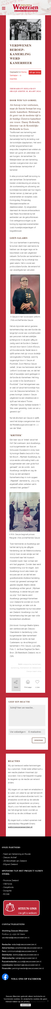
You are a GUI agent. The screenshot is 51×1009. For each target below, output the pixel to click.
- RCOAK (6, 894)
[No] (47, 1001)
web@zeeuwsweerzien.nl (26, 958)
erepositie (27, 664)
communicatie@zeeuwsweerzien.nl (22, 951)
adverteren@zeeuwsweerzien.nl (28, 948)
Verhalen (14, 75)
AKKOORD (25, 1005)
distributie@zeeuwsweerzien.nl (26, 955)
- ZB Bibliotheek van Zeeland (14, 861)
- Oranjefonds (8, 887)
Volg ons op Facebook (26, 978)
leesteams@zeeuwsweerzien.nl (27, 965)
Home (24, 72)
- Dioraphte (7, 891)
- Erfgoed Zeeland (10, 864)
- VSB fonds (7, 884)
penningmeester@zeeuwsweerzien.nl (28, 968)
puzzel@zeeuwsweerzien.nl (29, 962)
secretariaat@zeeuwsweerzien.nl (15, 938)
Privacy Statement (38, 1001)
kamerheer (36, 664)
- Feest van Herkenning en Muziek (16, 854)
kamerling (15, 668)
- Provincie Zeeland (10, 880)
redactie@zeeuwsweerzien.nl (24, 944)
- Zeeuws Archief (9, 857)
